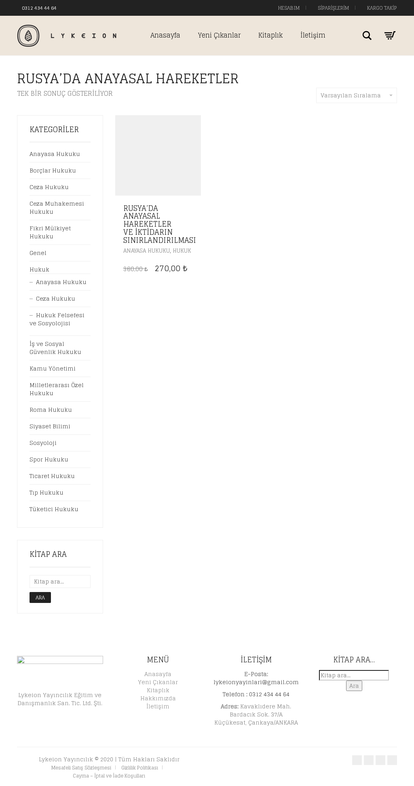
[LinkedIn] (95, 7)
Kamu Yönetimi (53, 368)
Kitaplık (270, 35)
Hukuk (182, 250)
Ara (40, 597)
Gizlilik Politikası (139, 767)
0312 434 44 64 (39, 8)
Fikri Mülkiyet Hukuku (50, 232)
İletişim (312, 35)
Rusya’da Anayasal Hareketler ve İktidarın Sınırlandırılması (159, 224)
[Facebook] (71, 7)
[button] (192, 209)
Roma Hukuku (51, 410)
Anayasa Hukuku (146, 250)
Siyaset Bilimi (50, 426)
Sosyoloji (43, 443)
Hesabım (288, 8)
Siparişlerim (333, 8)
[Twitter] (79, 7)
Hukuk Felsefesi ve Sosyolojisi (57, 319)
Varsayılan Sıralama (351, 95)
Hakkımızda (158, 698)
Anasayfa (165, 35)
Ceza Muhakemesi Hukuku (57, 207)
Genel (38, 253)
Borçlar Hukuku (53, 170)
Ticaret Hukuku (52, 476)
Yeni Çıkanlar (219, 35)
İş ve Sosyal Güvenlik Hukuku (55, 348)
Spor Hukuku (49, 459)
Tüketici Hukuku (54, 509)
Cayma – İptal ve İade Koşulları (109, 775)
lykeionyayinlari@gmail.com (256, 682)
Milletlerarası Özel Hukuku (57, 389)
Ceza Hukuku (49, 187)
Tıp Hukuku (46, 492)
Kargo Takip (381, 8)
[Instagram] (87, 7)
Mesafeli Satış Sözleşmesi (81, 767)
